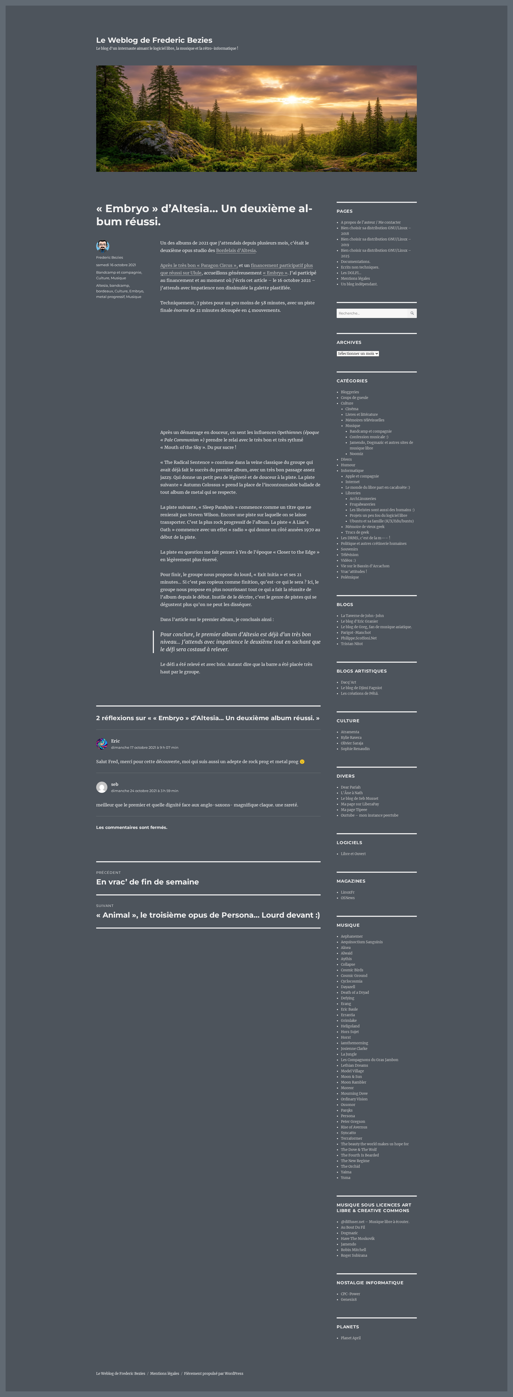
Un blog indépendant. (359, 284)
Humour (348, 465)
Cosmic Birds (352, 970)
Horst (346, 1037)
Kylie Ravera (351, 737)
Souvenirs (349, 549)
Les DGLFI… (351, 273)
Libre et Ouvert (353, 854)
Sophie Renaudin (355, 749)
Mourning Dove (354, 1093)
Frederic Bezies (109, 257)
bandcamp (119, 285)
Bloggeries (350, 392)
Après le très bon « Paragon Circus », (199, 265)
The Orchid (350, 1166)
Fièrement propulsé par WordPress (213, 1373)
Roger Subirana (354, 1255)
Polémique (350, 577)
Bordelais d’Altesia (236, 250)
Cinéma (351, 409)
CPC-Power (350, 1294)
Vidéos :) (348, 560)
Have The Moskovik (358, 1238)
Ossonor (348, 1105)
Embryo (136, 291)
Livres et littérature (361, 414)
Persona (348, 1116)
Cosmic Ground (354, 975)
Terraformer (351, 1138)
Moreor (347, 1088)
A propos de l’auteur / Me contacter (371, 222)
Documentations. (355, 261)
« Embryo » (275, 272)
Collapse (348, 964)
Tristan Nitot (352, 644)
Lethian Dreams (354, 1065)
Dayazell (348, 987)
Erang (346, 1004)
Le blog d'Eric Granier (359, 621)
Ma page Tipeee (354, 810)
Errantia (348, 1015)
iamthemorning (354, 1043)
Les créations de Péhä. (359, 693)
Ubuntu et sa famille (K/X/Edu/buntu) (382, 521)
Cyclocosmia (351, 981)
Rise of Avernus (354, 1127)
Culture (102, 278)
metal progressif (110, 296)
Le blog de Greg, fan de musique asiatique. (376, 627)
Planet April (351, 1338)
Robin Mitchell (353, 1250)
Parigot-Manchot (356, 632)
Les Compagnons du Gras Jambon (369, 1060)
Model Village (352, 1071)
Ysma (345, 1177)
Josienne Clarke (354, 1048)
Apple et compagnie (362, 476)
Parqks (347, 1110)
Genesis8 (349, 1299)
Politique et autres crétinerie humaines (374, 543)
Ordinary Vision (354, 1099)
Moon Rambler (353, 1082)
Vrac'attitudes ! (354, 571)
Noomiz (356, 454)
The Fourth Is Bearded (360, 1155)
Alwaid (346, 953)
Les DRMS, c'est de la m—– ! (365, 538)
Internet (352, 482)
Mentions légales (355, 278)
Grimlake (349, 1020)
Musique (118, 278)
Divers (346, 459)
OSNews (348, 898)
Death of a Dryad (355, 992)
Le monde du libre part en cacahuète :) (377, 487)
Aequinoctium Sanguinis (362, 942)
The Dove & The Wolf (359, 1149)
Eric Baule (349, 1009)
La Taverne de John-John (362, 616)
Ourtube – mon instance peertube (369, 815)
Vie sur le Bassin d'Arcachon (365, 566)
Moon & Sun (351, 1076)
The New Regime (355, 1161)
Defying (347, 998)
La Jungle (349, 1054)
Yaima (346, 1172)
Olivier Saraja (352, 743)
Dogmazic (349, 1233)
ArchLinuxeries (363, 498)
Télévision (350, 555)
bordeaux (104, 291)
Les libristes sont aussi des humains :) (382, 510)
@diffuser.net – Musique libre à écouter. (375, 1222)
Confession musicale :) (369, 437)
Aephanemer (352, 936)
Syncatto (348, 1133)
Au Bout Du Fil (353, 1227)
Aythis (346, 959)
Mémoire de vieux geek (364, 527)
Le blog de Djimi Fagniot (361, 688)
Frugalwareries (362, 504)
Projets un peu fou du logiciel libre (378, 515)
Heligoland (350, 1026)
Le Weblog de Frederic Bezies (154, 40)
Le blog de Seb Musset (359, 798)
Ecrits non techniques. (360, 267)
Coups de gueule (354, 397)
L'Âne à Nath (352, 793)
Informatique (352, 470)
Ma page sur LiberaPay (360, 804)
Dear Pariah (351, 787)
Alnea (346, 947)
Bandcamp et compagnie (118, 272)
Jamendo (348, 1244)
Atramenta (350, 732)
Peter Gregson (353, 1121)
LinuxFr (348, 892)
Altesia (102, 285)
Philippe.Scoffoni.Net (359, 638)
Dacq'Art (348, 682)
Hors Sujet (350, 1032)
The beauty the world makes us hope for (375, 1144)
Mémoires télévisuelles (364, 420)
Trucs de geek (357, 532)
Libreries (353, 493)
